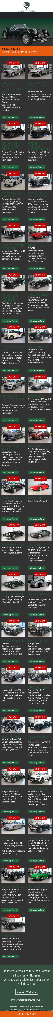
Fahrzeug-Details (10, 117)
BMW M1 (31, 245)
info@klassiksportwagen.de (26, 999)
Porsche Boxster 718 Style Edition (12, 194)
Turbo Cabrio (35, 498)
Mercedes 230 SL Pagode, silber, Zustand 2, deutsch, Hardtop (12, 87)
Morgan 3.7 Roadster (12, 641)
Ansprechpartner (26, 1014)
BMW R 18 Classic (10, 736)
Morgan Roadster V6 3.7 (39, 738)
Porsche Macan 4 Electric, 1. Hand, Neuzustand (10, 146)
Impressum (24, 1006)
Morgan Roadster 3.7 (12, 936)
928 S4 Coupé (35, 545)
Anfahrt (13, 1006)
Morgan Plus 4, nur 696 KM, (11, 348)
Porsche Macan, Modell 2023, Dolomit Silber (12, 399)
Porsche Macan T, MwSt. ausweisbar (37, 194)
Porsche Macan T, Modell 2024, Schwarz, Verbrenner (39, 146)
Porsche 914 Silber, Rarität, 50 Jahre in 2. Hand (39, 85)
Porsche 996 (8, 837)
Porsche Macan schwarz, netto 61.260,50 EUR (9, 297)
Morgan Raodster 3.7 (39, 294)
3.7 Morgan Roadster (12, 594)
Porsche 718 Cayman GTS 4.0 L (38, 595)
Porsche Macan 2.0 (38, 347)
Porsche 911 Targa (37, 887)
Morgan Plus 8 (9, 498)
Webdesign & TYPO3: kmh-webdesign (26, 1009)
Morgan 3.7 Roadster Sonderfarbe (12, 247)
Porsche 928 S (35, 396)
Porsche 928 (34, 446)
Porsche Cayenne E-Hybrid (12, 447)
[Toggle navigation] (26, 15)
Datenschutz (37, 1006)
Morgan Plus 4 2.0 (37, 641)
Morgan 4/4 (7, 687)
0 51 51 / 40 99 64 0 (26, 991)
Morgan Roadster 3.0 (12, 545)
